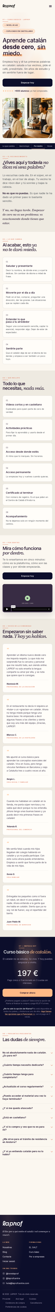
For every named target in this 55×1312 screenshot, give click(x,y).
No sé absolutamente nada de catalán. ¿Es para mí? (24, 1054)
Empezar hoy (27, 82)
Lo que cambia (9, 146)
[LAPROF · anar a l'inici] (13, 1224)
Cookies (32, 1299)
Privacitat (6, 1299)
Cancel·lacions (36, 1303)
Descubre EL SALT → (32, 1204)
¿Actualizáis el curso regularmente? (23, 1086)
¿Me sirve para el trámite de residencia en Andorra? (25, 1140)
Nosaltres (7, 1247)
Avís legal (20, 1299)
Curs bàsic (34, 1252)
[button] (50, 6)
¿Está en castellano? (14, 1117)
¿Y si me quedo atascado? (18, 1108)
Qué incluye (24, 146)
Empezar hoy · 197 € (28, 1192)
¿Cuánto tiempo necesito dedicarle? (23, 1065)
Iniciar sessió (9, 1261)
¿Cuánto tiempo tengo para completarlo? (18, 1075)
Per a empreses (36, 1256)
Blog (5, 1252)
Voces (49, 146)
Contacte (7, 1256)
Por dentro (38, 146)
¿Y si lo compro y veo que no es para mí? (23, 1128)
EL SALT (33, 1247)
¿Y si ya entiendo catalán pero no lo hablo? (23, 1153)
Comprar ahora (27, 992)
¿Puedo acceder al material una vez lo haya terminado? (24, 1097)
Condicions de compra (15, 1303)
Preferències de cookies (16, 1307)
